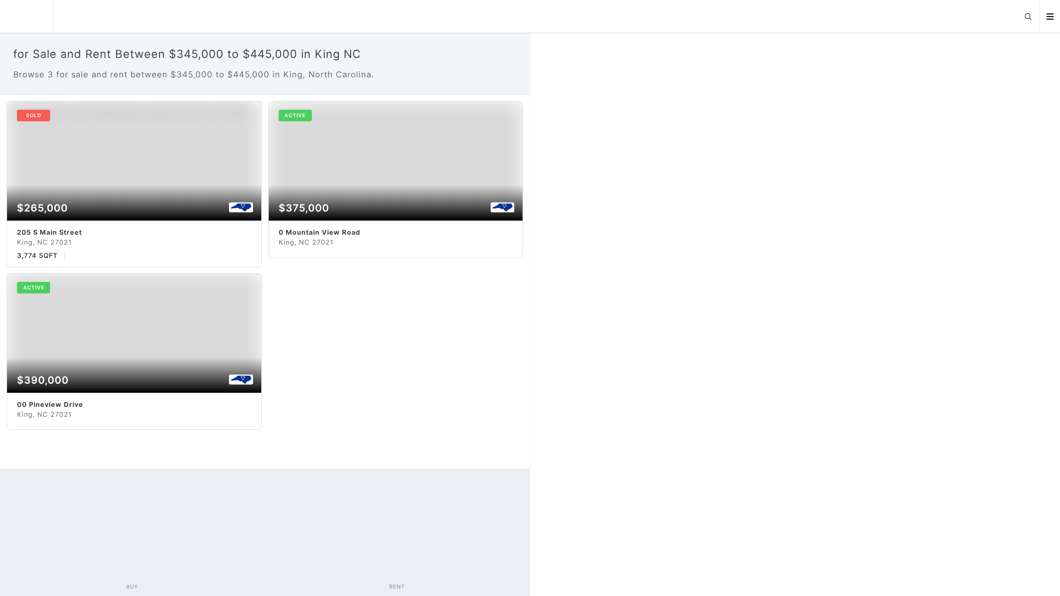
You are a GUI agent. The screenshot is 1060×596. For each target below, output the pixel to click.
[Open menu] (1050, 16)
